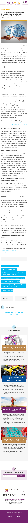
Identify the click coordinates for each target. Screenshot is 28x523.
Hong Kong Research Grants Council (11, 281)
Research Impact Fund (7, 290)
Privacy (14, 516)
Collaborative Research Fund (9, 269)
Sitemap (18, 516)
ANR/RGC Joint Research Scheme (10, 266)
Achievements (5, 9)
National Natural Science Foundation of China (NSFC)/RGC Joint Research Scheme (13, 286)
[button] (26, 2)
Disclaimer (10, 516)
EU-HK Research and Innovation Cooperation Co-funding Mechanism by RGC (13, 273)
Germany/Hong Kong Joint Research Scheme (13, 278)
